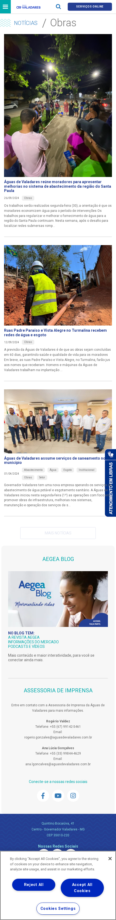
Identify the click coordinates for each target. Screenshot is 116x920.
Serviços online (90, 6)
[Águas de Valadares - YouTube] (58, 796)
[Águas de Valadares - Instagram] (73, 796)
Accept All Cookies (82, 887)
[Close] (110, 858)
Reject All (34, 884)
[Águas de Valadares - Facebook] (43, 796)
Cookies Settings (58, 908)
